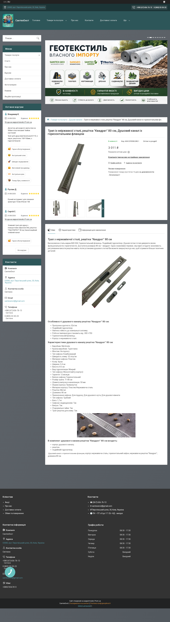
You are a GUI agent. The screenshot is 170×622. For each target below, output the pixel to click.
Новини (8, 91)
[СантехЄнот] (8, 20)
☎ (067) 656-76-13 (98, 502)
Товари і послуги (12, 55)
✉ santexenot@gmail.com (101, 506)
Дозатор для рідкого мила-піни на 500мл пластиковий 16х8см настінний (22, 130)
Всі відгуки (22, 250)
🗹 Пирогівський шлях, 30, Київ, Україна (107, 510)
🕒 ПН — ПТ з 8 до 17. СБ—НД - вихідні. (106, 513)
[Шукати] (38, 38)
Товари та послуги (55, 20)
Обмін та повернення (14, 513)
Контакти (89, 20)
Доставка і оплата (108, 20)
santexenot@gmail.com (15, 301)
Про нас (74, 20)
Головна (36, 20)
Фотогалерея (10, 85)
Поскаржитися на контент (79, 603)
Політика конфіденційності (100, 603)
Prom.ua (98, 601)
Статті (7, 61)
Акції (7, 502)
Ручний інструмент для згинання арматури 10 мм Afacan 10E (21, 200)
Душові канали (75, 120)
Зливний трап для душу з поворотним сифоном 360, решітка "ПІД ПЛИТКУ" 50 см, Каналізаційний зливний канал (22, 229)
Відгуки (8, 73)
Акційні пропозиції (13, 97)
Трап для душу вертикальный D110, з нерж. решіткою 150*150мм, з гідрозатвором (23, 138)
